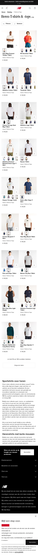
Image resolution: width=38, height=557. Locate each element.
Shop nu (27, 1)
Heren (3, 12)
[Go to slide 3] (20, 4)
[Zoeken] (29, 8)
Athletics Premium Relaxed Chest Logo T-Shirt (10, 163)
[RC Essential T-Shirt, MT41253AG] (22, 50)
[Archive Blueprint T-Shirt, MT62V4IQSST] (8, 233)
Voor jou (4, 477)
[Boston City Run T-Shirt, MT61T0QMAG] (26, 270)
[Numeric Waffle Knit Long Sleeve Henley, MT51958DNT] (13, 342)
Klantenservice (7, 460)
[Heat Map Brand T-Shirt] (34, 228)
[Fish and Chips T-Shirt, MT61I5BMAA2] (4, 270)
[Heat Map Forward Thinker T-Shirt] (16, 45)
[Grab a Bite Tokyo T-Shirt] (34, 192)
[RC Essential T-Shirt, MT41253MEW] (35, 50)
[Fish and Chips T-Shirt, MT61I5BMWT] (8, 270)
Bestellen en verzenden (10, 466)
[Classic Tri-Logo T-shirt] (16, 192)
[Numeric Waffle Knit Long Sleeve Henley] (16, 336)
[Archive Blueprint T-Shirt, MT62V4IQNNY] (4, 233)
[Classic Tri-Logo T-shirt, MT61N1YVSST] (17, 197)
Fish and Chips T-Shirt (9, 273)
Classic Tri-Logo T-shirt (10, 200)
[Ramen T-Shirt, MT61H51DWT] (22, 158)
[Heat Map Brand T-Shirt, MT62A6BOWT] (26, 233)
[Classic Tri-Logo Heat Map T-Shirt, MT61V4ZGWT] (8, 122)
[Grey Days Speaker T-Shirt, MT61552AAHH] (22, 342)
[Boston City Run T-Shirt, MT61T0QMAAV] (22, 270)
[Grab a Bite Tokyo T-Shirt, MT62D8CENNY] (22, 197)
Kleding (9, 12)
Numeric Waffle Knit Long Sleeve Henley (9, 345)
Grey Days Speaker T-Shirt (27, 345)
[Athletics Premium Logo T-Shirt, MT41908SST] (26, 305)
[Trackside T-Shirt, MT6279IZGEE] (35, 87)
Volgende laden (19, 365)
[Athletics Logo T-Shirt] (34, 117)
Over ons (5, 471)
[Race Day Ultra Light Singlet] (16, 300)
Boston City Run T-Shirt (27, 273)
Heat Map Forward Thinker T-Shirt (8, 54)
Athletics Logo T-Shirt (27, 125)
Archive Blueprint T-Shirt (9, 237)
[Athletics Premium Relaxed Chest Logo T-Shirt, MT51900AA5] (8, 158)
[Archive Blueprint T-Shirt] (16, 228)
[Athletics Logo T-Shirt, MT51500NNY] (35, 122)
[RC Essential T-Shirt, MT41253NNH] (26, 50)
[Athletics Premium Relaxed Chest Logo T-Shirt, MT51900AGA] (17, 158)
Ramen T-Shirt (24, 162)
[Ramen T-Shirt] (34, 153)
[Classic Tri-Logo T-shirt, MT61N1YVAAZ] (4, 197)
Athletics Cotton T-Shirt (10, 90)
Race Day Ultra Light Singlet (9, 309)
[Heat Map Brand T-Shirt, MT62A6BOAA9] (22, 233)
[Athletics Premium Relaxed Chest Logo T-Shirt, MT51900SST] (4, 158)
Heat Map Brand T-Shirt (27, 237)
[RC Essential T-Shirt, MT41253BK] (30, 50)
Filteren (8, 23)
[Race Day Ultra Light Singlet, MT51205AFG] (8, 305)
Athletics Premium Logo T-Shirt (27, 309)
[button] (6, 8)
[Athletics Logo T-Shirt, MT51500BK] (26, 122)
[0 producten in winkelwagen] (34, 8)
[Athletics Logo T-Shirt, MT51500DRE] (30, 122)
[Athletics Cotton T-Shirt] (16, 82)
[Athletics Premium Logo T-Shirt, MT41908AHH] (30, 305)
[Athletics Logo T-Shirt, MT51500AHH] (22, 122)
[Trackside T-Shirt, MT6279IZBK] (30, 87)
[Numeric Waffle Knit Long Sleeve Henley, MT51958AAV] (8, 342)
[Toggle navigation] (2, 8)
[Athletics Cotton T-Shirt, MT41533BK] (8, 87)
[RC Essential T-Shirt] (34, 45)
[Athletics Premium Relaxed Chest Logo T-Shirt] (16, 153)
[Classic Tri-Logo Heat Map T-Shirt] (16, 117)
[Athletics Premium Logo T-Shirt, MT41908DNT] (35, 305)
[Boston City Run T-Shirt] (34, 265)
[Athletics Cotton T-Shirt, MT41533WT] (17, 87)
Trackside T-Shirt (25, 90)
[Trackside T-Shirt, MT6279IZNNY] (26, 87)
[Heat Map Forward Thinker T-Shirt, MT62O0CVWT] (4, 50)
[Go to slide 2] (19, 4)
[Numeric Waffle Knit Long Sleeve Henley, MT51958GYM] (4, 342)
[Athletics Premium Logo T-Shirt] (34, 300)
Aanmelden (27, 452)
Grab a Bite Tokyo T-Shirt (26, 201)
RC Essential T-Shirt (26, 53)
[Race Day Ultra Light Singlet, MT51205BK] (4, 305)
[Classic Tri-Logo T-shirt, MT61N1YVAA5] (8, 197)
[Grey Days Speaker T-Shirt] (34, 336)
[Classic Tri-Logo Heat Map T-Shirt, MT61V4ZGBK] (4, 122)
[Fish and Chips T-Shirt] (16, 265)
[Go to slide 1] (17, 4)
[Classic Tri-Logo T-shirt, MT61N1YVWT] (13, 197)
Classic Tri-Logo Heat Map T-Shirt (9, 126)
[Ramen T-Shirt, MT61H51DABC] (26, 158)
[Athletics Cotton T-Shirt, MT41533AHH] (4, 87)
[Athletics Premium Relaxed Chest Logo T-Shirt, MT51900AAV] (13, 158)
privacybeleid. (19, 552)
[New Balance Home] (19, 8)
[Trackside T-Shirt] (34, 82)
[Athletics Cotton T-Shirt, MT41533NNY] (13, 87)
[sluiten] (35, 516)
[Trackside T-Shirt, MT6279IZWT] (22, 87)
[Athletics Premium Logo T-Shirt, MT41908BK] (22, 305)
